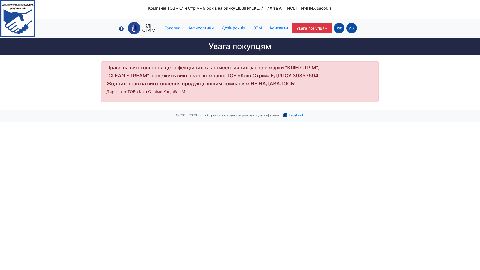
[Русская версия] (339, 28)
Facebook (296, 115)
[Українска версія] (351, 28)
